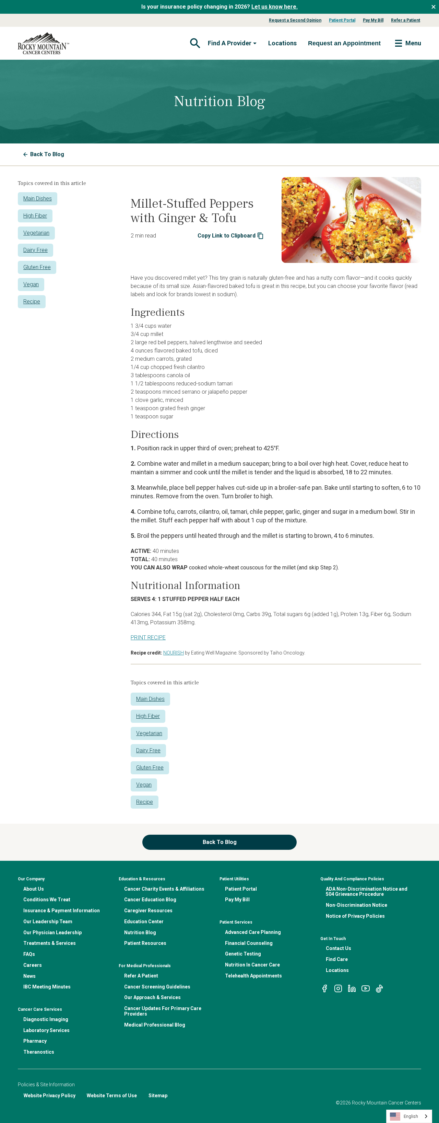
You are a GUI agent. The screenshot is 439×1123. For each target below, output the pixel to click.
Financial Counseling (249, 943)
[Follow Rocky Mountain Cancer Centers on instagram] (338, 988)
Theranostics (38, 1052)
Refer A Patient (141, 976)
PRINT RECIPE (148, 637)
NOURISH (173, 653)
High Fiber (35, 215)
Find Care (337, 959)
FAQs (29, 954)
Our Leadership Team (47, 921)
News (29, 976)
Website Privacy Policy (49, 1095)
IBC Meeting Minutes (47, 986)
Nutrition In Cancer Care (252, 965)
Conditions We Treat (46, 899)
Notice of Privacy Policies (355, 916)
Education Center (144, 921)
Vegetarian (36, 233)
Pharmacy (35, 1041)
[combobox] (409, 1116)
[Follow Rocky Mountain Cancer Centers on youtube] (365, 988)
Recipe (31, 301)
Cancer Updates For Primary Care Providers (162, 1011)
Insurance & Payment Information (61, 910)
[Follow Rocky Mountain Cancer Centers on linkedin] (352, 988)
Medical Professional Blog (154, 1025)
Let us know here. (274, 6)
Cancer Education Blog (150, 899)
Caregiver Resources (148, 910)
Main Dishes (37, 198)
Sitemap (158, 1095)
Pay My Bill (373, 20)
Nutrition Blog (140, 932)
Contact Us (338, 948)
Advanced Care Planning (253, 932)
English (411, 1116)
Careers (32, 965)
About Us (33, 889)
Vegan (31, 284)
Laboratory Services (46, 1030)
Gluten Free (37, 267)
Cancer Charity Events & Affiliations (164, 889)
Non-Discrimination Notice (356, 905)
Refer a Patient (405, 20)
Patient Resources (145, 943)
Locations (282, 43)
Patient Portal (342, 20)
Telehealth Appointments (253, 976)
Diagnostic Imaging (45, 1019)
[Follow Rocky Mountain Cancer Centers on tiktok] (379, 988)
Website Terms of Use (112, 1095)
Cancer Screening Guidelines (157, 986)
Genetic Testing (243, 954)
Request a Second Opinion (295, 20)
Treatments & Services (49, 943)
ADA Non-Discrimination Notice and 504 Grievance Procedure (366, 891)
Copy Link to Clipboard (227, 235)
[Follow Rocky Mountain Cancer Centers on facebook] (324, 988)
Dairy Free (35, 250)
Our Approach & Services (152, 997)
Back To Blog (47, 154)
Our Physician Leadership (52, 932)
